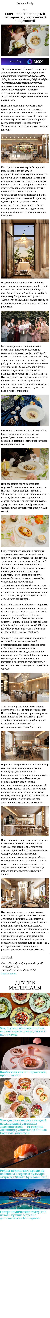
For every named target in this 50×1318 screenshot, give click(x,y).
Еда (25, 9)
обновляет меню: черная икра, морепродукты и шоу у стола (22, 1031)
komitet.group (8, 973)
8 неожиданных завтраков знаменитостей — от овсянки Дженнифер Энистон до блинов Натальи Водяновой (23, 1126)
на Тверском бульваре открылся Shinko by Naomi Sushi (24, 1174)
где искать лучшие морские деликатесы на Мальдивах (23, 1215)
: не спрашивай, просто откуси (23, 1073)
